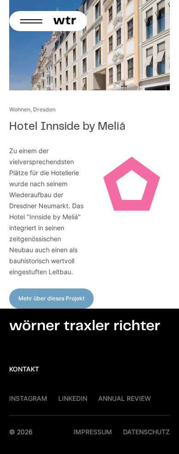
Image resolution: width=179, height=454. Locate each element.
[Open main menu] (28, 21)
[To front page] (67, 21)
